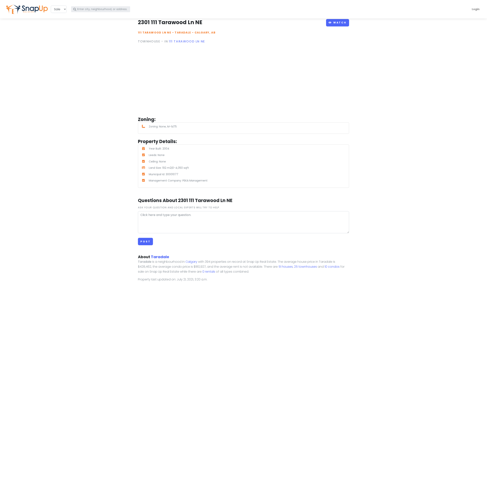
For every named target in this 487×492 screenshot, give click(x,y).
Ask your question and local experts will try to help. (179, 207)
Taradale (183, 32)
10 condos (332, 266)
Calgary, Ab (205, 32)
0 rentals (208, 271)
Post (145, 241)
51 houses (286, 266)
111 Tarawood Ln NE (154, 32)
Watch (339, 22)
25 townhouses (305, 266)
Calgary (191, 262)
